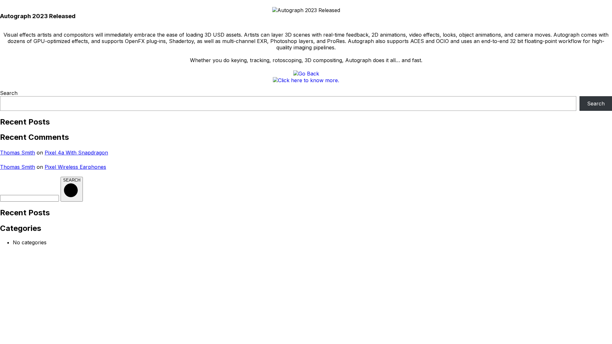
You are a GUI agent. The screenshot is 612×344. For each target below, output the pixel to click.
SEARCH (71, 180)
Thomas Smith (17, 152)
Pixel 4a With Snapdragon (76, 152)
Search (9, 93)
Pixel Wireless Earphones (75, 167)
